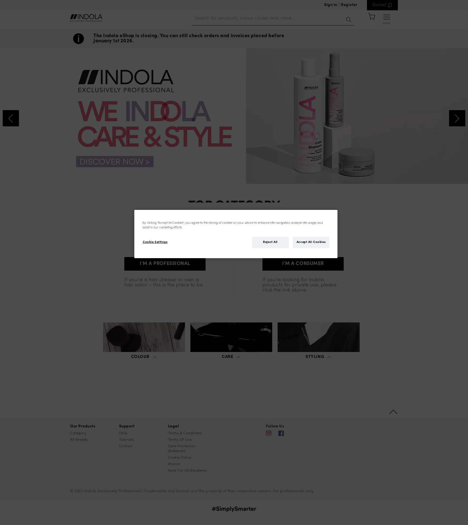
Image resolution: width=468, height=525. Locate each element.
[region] (235, 234)
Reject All (270, 242)
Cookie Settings (155, 242)
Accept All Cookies (311, 242)
